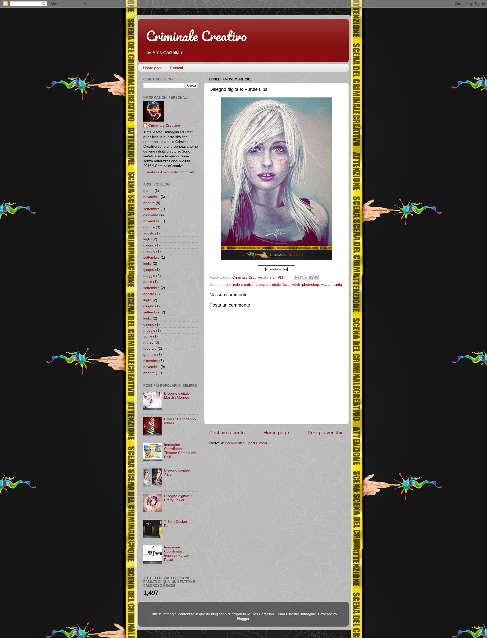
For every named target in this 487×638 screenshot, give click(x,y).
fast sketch (291, 285)
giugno (148, 245)
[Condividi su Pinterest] (316, 277)
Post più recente (227, 432)
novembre (151, 197)
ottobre (149, 203)
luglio (147, 239)
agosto (148, 233)
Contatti (176, 68)
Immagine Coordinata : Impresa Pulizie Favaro (176, 553)
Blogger (243, 619)
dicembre (150, 215)
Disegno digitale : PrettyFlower (178, 498)
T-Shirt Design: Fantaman (176, 524)
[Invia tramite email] (296, 277)
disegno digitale (268, 285)
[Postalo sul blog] (301, 277)
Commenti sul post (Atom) (246, 443)
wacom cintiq (331, 285)
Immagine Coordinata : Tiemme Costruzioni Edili (180, 451)
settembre (151, 209)
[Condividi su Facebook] (311, 277)
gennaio (149, 355)
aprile (147, 282)
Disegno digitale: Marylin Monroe (177, 395)
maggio (149, 251)
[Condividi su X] (306, 277)
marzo (148, 191)
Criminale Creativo (196, 36)
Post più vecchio (326, 432)
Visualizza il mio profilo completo (169, 172)
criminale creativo (239, 285)
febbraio (149, 348)
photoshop (310, 285)
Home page (152, 68)
